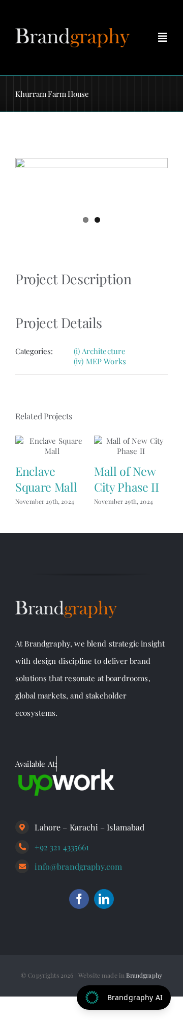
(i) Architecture (100, 351)
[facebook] (79, 899)
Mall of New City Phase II (126, 479)
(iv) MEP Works (100, 361)
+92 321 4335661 (62, 847)
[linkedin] (104, 899)
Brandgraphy (144, 975)
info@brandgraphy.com (78, 866)
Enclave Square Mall (46, 479)
